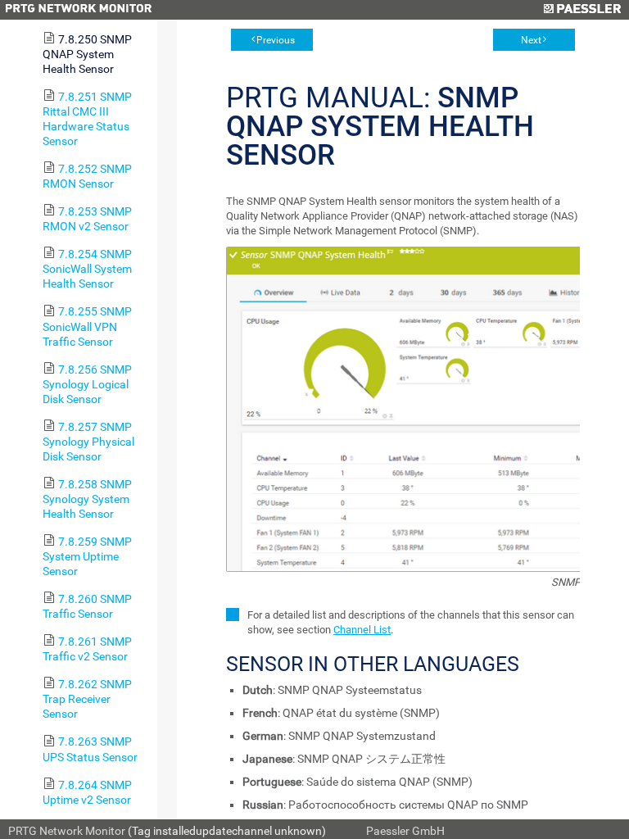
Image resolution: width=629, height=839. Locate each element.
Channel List (362, 630)
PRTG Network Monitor (66, 830)
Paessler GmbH (405, 830)
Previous (275, 40)
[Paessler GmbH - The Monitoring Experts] (582, 9)
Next (531, 40)
